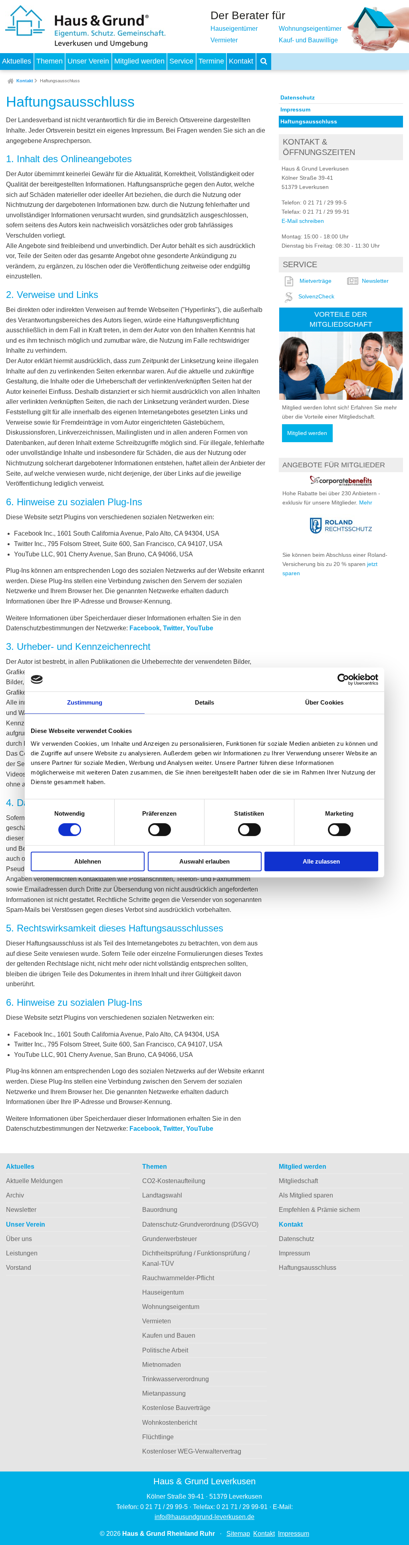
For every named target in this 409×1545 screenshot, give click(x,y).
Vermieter (224, 40)
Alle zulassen (321, 861)
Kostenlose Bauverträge (176, 1407)
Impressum (295, 109)
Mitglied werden (139, 61)
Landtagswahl (162, 1195)
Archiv (15, 1195)
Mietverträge (316, 281)
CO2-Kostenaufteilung (173, 1181)
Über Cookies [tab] (324, 702)
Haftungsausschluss (60, 80)
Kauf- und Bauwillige (308, 40)
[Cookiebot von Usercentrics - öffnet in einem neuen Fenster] (343, 679)
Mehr (365, 502)
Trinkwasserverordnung (175, 1379)
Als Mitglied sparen (306, 1195)
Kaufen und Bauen (168, 1335)
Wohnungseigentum (170, 1306)
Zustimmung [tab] (85, 702)
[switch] (159, 829)
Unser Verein (88, 61)
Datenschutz (297, 97)
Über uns (19, 1238)
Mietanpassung (164, 1393)
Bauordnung (159, 1209)
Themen (49, 61)
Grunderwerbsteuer (169, 1238)
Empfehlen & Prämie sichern (319, 1209)
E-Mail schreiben (303, 221)
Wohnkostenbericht (169, 1422)
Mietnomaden (161, 1364)
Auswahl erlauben (204, 861)
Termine (211, 61)
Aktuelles (16, 61)
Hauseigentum (163, 1292)
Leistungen (22, 1253)
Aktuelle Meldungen (34, 1181)
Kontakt (241, 61)
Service (181, 61)
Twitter (173, 628)
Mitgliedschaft (298, 1181)
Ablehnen (87, 861)
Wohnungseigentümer (310, 28)
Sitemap (238, 1533)
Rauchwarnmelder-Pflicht (178, 1278)
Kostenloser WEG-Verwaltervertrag (191, 1451)
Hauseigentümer (234, 28)
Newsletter (375, 281)
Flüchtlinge (158, 1437)
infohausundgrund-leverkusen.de (204, 1516)
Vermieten (156, 1321)
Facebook (144, 628)
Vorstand (18, 1267)
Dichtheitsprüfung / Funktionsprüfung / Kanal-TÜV (196, 1258)
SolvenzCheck (316, 296)
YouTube (199, 628)
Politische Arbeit (165, 1350)
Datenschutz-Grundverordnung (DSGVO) (200, 1224)
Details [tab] (204, 702)
